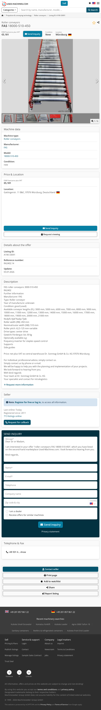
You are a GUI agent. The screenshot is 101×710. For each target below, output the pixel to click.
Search (94, 9)
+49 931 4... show (17, 552)
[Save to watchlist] (94, 23)
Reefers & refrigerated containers (48, 630)
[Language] (93, 3)
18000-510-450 (11, 156)
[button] (98, 3)
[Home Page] (2, 15)
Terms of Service (61, 704)
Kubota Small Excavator (21, 624)
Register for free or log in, (28, 402)
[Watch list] (90, 3)
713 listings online (13, 416)
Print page (51, 575)
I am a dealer (15, 511)
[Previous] (4, 81)
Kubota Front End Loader (78, 630)
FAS (5, 147)
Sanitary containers (20, 630)
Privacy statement (50, 531)
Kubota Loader (61, 624)
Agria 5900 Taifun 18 (81, 624)
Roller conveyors (12, 138)
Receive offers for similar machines (26, 515)
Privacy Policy (46, 704)
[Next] (96, 81)
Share (51, 587)
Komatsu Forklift (43, 624)
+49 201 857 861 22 (19, 612)
